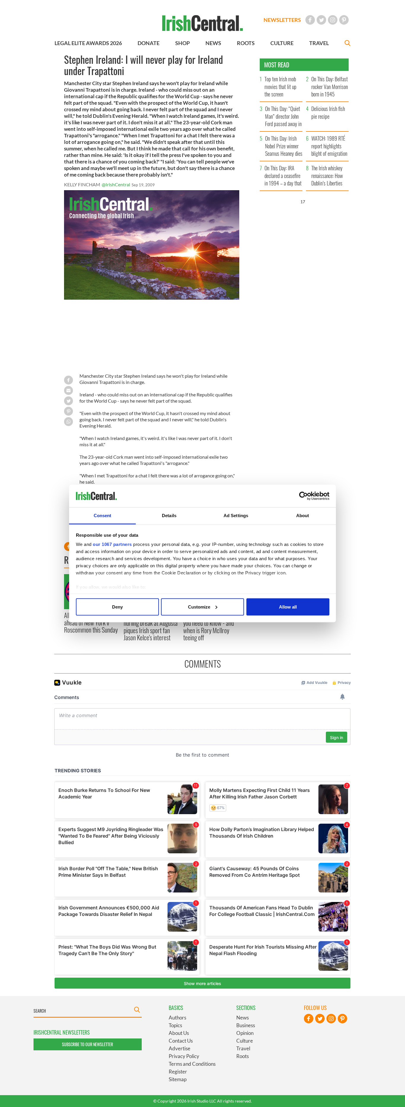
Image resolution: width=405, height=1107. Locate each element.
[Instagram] (332, 20)
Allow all (288, 606)
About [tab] (302, 515)
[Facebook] (310, 20)
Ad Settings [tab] (236, 515)
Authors (177, 1017)
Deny (117, 606)
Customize (199, 606)
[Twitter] (321, 20)
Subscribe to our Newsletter (87, 1044)
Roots (242, 1056)
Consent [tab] (102, 515)
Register (178, 1071)
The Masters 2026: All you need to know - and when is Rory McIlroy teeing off (208, 626)
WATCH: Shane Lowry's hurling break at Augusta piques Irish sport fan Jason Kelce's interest (151, 626)
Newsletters (282, 20)
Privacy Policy (184, 1056)
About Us (179, 1033)
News (242, 1017)
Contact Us (181, 1041)
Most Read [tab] (276, 64)
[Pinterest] (344, 20)
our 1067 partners (112, 544)
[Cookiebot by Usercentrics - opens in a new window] (303, 496)
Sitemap (177, 1079)
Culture (244, 1041)
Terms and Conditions (192, 1064)
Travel (243, 1048)
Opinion (244, 1033)
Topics (175, 1025)
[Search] (347, 43)
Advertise (179, 1048)
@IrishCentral (116, 184)
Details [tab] (169, 515)
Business (245, 1025)
